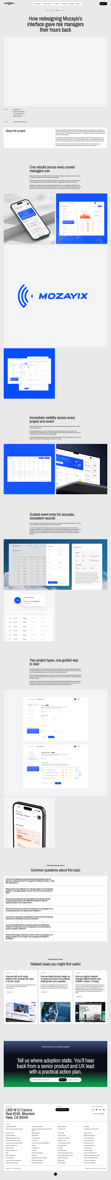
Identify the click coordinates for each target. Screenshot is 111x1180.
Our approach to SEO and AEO (91, 1129)
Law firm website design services (65, 1155)
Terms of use (102, 1168)
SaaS (7, 1152)
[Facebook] (103, 1109)
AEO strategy (61, 1133)
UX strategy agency (62, 1145)
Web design (86, 1126)
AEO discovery (35, 1135)
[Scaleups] (58, 10)
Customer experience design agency (14, 1143)
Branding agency (62, 1162)
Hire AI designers (10, 1157)
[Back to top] (55, 1174)
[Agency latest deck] (62, 1109)
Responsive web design (37, 1152)
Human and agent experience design (14, 1129)
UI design (34, 1150)
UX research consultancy (90, 1160)
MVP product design (10, 1155)
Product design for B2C (11, 1126)
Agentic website (35, 1133)
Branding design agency (37, 1162)
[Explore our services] (74, 1079)
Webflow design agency (11, 1145)
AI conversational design (89, 1162)
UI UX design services (89, 1140)
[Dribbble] (100, 1109)
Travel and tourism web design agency (41, 1143)
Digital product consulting (11, 1162)
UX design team (35, 1147)
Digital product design (63, 1157)
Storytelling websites (10, 1135)
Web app (34, 1145)
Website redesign (10, 1147)
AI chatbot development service (13, 1140)
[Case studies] (71, 3)
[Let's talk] (103, 3)
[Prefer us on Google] (98, 1113)
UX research (35, 1140)
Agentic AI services (62, 1140)
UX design (60, 1147)
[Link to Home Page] (9, 3)
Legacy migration (88, 1133)
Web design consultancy (37, 1160)
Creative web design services (90, 1157)
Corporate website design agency (13, 1160)
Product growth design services (65, 1152)
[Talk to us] (63, 1079)
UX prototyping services (89, 1145)
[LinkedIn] (96, 1109)
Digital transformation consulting (39, 1157)
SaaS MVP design (88, 1150)
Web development (62, 1126)
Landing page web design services (92, 1155)
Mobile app (34, 1155)
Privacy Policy (96, 1168)
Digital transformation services (13, 1138)
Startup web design (62, 1150)
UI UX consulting (35, 1138)
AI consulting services (89, 1138)
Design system (61, 1160)
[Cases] (53, 10)
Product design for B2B (37, 1126)
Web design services (88, 1143)
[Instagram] (92, 1109)
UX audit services (88, 1147)
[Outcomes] (64, 3)
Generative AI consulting (63, 1138)
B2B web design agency (89, 1135)
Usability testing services (11, 1150)
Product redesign (62, 1135)
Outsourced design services (90, 1152)
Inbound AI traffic (10, 1133)
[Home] (48, 10)
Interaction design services (64, 1143)
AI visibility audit (61, 1129)
